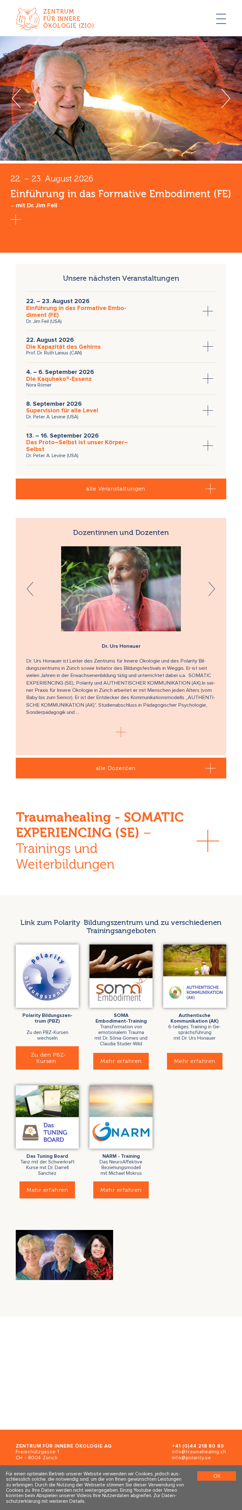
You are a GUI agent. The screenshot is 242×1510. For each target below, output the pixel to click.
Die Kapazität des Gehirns (63, 347)
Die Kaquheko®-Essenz (59, 379)
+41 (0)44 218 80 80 (198, 1446)
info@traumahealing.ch (199, 1452)
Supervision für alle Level (62, 411)
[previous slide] (16, 98)
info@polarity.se (191, 1457)
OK (216, 1476)
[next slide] (226, 98)
